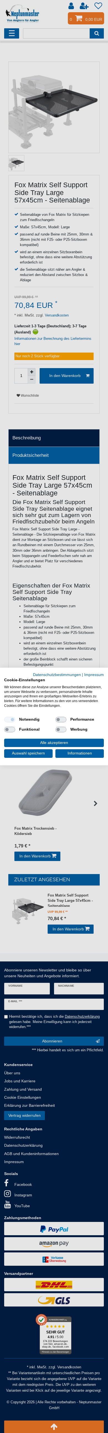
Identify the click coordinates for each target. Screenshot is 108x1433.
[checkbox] (9, 719)
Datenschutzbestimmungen (57, 675)
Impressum (94, 675)
